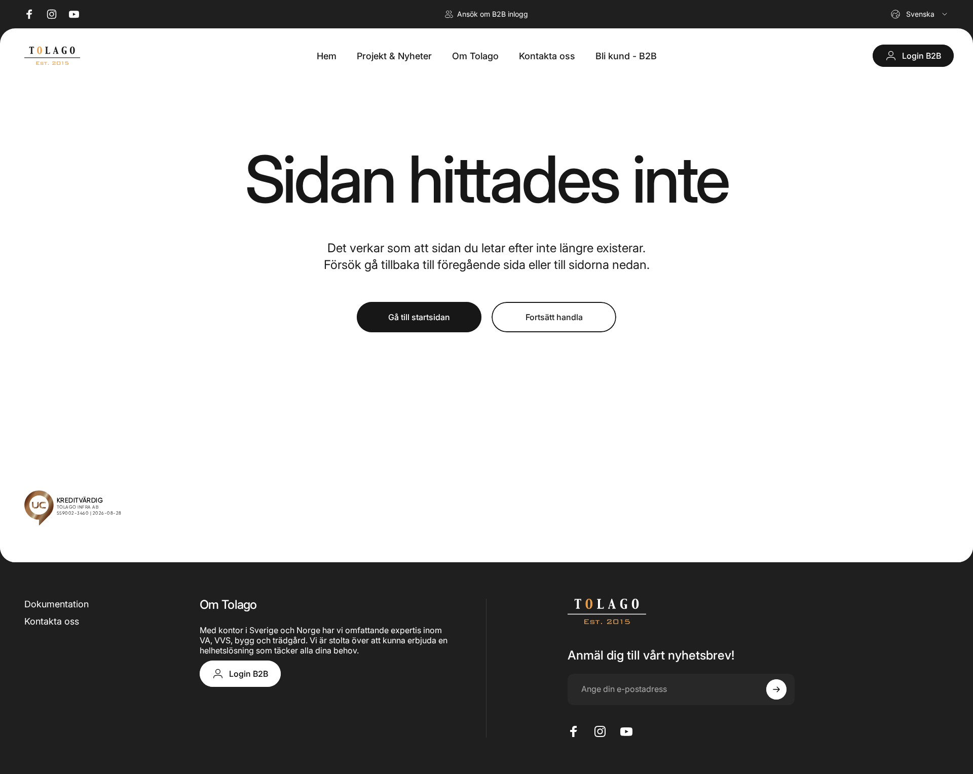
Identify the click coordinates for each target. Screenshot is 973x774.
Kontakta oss (51, 621)
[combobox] (920, 14)
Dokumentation (56, 604)
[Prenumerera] (776, 689)
